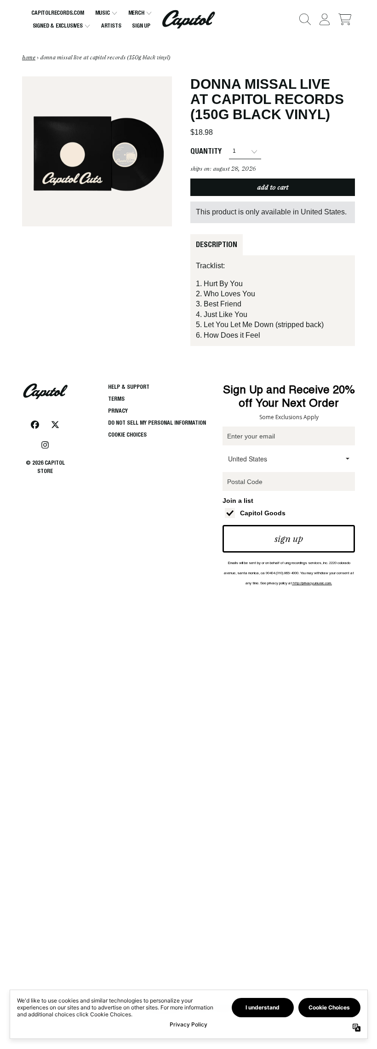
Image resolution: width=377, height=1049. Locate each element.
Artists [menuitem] (111, 25)
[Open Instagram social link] (45, 445)
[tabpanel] (272, 300)
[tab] (216, 244)
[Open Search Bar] (304, 19)
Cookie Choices (127, 434)
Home (28, 57)
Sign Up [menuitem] (141, 25)
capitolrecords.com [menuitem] (57, 12)
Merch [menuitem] (136, 12)
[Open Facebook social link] (35, 425)
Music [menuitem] (102, 12)
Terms (116, 398)
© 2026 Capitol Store (45, 466)
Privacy (118, 410)
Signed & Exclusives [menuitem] (58, 25)
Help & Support (128, 386)
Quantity (206, 151)
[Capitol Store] (189, 19)
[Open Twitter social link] (55, 425)
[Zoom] (97, 151)
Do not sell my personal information (157, 422)
